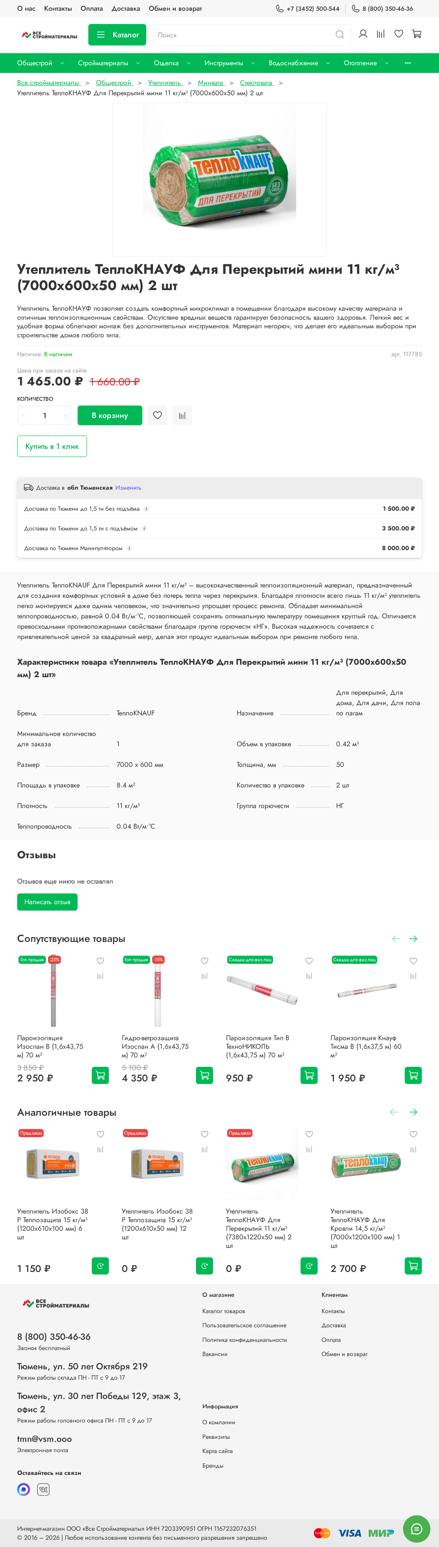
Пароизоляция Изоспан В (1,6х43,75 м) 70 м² (50, 1046)
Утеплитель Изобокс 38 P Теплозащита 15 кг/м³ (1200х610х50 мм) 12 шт (157, 1224)
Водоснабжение (293, 63)
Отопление (360, 63)
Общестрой (34, 63)
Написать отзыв (47, 902)
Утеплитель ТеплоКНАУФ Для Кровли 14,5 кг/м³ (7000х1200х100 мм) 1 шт (365, 1228)
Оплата (92, 8)
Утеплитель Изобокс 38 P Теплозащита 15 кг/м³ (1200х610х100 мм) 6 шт (52, 1224)
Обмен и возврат (175, 8)
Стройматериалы (103, 63)
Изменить (128, 487)
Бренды (212, 1465)
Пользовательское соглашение (244, 1325)
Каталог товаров (223, 1311)
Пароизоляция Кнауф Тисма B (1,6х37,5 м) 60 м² (366, 1046)
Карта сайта (217, 1451)
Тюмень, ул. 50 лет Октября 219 (82, 1366)
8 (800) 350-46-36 (388, 8)
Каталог (126, 34)
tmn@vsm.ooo (44, 1438)
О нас (26, 8)
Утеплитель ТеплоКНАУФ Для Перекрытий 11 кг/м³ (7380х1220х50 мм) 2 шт (259, 1228)
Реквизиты (216, 1436)
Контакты (58, 8)
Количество (35, 399)
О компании (218, 1422)
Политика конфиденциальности (244, 1339)
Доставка (125, 8)
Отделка (166, 63)
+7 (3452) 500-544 (313, 8)
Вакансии (215, 1354)
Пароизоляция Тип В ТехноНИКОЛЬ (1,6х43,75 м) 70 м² (257, 1046)
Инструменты (223, 63)
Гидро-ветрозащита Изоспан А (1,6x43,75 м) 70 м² (155, 1046)
